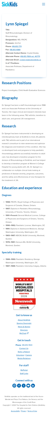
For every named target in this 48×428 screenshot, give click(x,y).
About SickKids (24, 320)
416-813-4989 (15, 50)
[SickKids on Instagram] (14, 386)
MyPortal (24, 370)
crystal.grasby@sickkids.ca (30, 60)
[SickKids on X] (24, 386)
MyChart (22, 333)
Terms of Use (32, 411)
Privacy (23, 411)
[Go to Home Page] (9, 4)
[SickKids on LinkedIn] (33, 386)
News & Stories (24, 327)
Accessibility (15, 411)
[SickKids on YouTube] (28, 386)
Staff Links (24, 373)
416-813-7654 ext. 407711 (30, 56)
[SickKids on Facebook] (19, 386)
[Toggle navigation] (43, 4)
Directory (24, 330)
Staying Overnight (24, 323)
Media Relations (24, 358)
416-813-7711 (17, 46)
